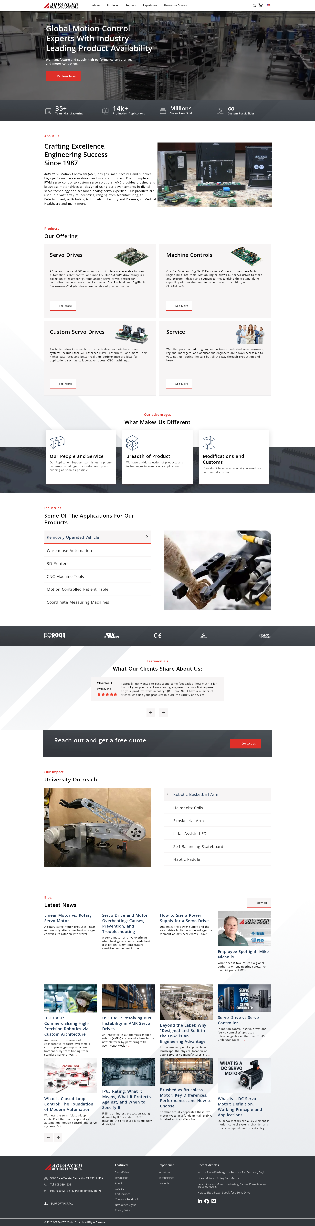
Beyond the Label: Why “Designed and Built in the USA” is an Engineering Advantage (183, 1033)
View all (261, 903)
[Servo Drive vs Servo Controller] (244, 1011)
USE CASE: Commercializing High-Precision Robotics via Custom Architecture (66, 1026)
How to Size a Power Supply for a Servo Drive (184, 917)
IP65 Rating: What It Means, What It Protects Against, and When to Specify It (126, 1099)
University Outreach (176, 5)
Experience (150, 5)
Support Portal (62, 1203)
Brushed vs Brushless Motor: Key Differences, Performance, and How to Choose (186, 1098)
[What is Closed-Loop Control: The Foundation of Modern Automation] (70, 1092)
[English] (268, 5)
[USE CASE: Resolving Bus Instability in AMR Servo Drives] (128, 1011)
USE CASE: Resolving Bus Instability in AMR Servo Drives (126, 1023)
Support (131, 5)
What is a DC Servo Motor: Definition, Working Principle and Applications (240, 1106)
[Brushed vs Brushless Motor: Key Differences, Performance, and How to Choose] (186, 1083)
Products (112, 5)
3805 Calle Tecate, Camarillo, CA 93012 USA (76, 1178)
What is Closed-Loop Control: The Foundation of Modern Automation (68, 1104)
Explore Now (66, 76)
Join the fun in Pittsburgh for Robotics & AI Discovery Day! (231, 1172)
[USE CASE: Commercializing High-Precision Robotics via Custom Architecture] (70, 1011)
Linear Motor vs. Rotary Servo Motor (68, 917)
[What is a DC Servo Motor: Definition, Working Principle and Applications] (244, 1092)
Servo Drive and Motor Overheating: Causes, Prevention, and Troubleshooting (125, 923)
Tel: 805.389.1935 (60, 1184)
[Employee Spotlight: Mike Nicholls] (244, 945)
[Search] (255, 5)
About (96, 5)
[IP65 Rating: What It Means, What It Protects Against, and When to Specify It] (128, 1085)
